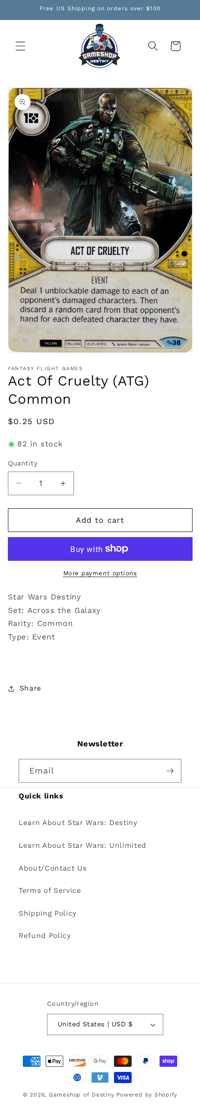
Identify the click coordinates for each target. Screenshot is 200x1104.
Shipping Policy (48, 913)
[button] (20, 46)
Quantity (23, 463)
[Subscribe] (170, 771)
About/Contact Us (53, 868)
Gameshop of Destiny (81, 1094)
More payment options (100, 573)
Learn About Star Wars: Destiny (78, 822)
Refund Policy (45, 935)
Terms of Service (50, 890)
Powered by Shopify (146, 1094)
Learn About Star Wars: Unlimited (83, 845)
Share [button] (30, 688)
